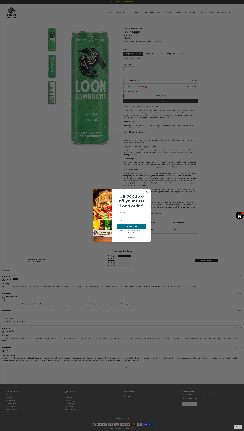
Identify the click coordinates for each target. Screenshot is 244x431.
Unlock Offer (131, 226)
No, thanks (131, 237)
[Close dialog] (148, 191)
